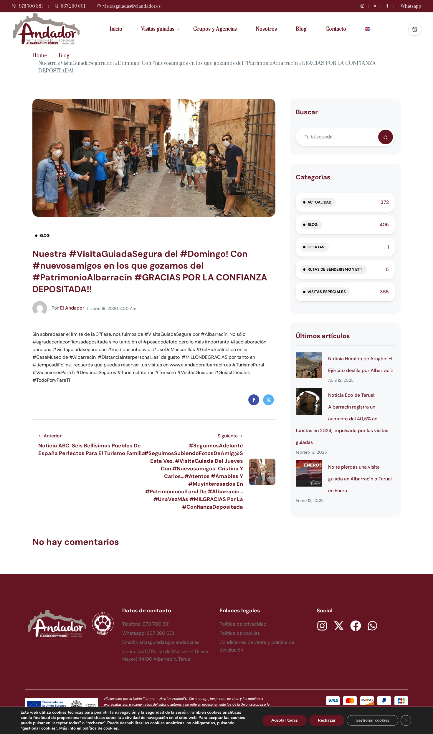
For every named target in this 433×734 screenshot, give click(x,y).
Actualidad (319, 202)
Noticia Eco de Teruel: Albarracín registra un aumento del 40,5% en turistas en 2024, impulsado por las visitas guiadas (342, 418)
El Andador (68, 308)
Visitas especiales (327, 291)
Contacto (335, 29)
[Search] (385, 137)
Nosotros (266, 29)
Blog (301, 29)
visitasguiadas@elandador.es (132, 6)
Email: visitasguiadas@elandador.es (160, 642)
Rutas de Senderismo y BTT (335, 269)
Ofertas (316, 246)
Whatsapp (411, 6)
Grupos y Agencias (215, 29)
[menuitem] (367, 29)
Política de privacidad (243, 624)
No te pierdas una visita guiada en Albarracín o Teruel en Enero (360, 479)
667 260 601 (73, 6)
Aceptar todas (284, 720)
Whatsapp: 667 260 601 (148, 633)
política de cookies (100, 728)
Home (39, 56)
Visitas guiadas (157, 29)
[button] (414, 29)
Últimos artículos (323, 336)
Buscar (307, 112)
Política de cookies (239, 633)
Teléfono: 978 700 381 (146, 624)
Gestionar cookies (372, 720)
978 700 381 (30, 6)
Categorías (313, 177)
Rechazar (327, 720)
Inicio (116, 29)
